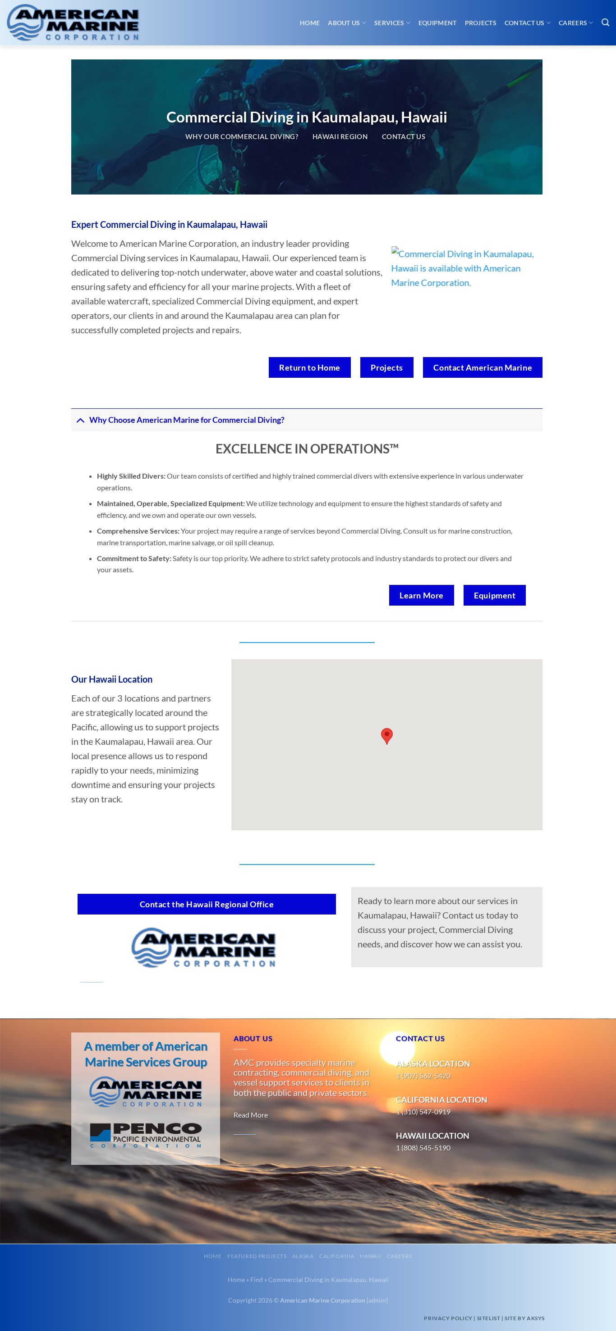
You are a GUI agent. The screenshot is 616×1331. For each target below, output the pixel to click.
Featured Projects (256, 1256)
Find (256, 1279)
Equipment (437, 23)
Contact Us (525, 23)
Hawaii (370, 1256)
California (336, 1256)
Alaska (303, 1256)
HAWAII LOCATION (432, 1136)
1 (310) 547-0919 (423, 1111)
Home (310, 23)
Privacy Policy (448, 1318)
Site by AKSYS (525, 1318)
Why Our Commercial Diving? (241, 136)
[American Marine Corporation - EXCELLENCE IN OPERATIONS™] (81, 23)
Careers (573, 23)
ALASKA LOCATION (433, 1063)
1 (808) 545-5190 (423, 1147)
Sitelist (489, 1318)
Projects (480, 23)
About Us (344, 23)
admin (377, 1300)
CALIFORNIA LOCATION (441, 1100)
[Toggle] (80, 420)
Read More (251, 1114)
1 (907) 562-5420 (423, 1075)
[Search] (605, 23)
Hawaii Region (340, 136)
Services (389, 23)
